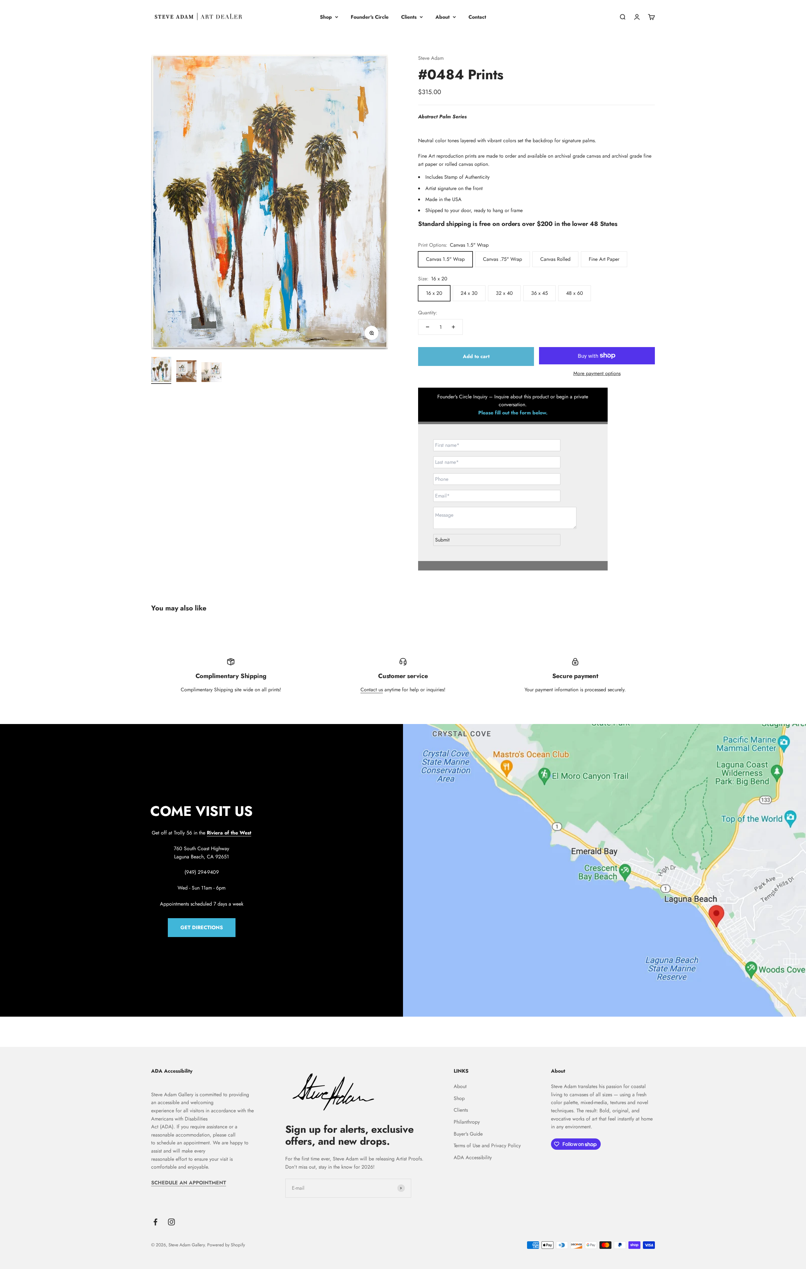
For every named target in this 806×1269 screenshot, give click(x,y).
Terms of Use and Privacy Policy (487, 1145)
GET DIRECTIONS (201, 927)
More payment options (597, 373)
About (442, 16)
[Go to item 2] (186, 372)
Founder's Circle (370, 16)
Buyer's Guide (468, 1133)
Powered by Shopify (226, 1245)
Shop (326, 16)
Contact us (371, 689)
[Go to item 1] (161, 370)
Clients (409, 16)
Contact (477, 16)
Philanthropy (467, 1122)
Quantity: (427, 312)
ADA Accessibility (473, 1157)
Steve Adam (431, 58)
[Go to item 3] (212, 373)
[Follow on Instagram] (171, 1222)
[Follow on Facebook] (155, 1222)
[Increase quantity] (453, 326)
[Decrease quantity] (427, 326)
